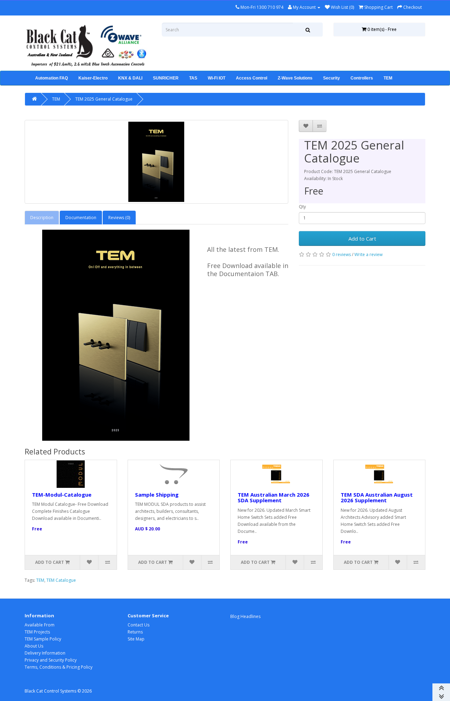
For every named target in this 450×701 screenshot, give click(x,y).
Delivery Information (45, 653)
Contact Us (138, 625)
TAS (193, 78)
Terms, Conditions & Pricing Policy (58, 667)
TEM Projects (37, 632)
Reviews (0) (119, 218)
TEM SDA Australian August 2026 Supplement (377, 497)
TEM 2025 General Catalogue (104, 99)
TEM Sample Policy (43, 639)
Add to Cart (362, 238)
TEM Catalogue (61, 580)
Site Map (136, 639)
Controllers (362, 78)
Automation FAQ (51, 78)
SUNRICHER (166, 78)
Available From (39, 625)
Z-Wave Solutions (295, 78)
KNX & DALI (130, 78)
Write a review (368, 254)
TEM (388, 78)
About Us (34, 646)
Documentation (80, 218)
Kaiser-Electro (93, 78)
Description (41, 218)
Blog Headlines (245, 616)
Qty (302, 207)
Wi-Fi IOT (216, 78)
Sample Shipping (157, 494)
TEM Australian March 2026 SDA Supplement (273, 497)
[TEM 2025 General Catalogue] (156, 162)
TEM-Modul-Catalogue (61, 494)
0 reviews (341, 254)
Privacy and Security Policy (51, 660)
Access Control (251, 78)
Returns (135, 632)
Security (331, 78)
